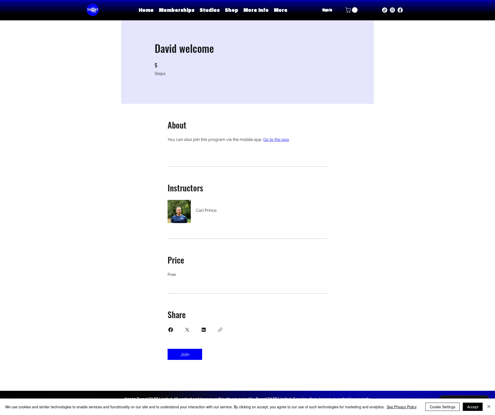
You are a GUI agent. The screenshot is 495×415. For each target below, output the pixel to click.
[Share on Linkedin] (204, 330)
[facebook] (400, 10)
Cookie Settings (442, 406)
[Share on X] (187, 330)
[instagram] (392, 10)
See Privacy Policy (402, 406)
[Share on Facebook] (171, 330)
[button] (209, 10)
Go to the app (276, 139)
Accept (472, 406)
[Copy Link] (220, 330)
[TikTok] (384, 10)
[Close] (489, 407)
